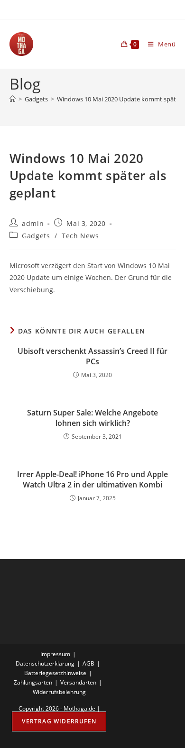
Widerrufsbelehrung (59, 692)
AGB (88, 663)
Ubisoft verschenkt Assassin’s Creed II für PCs (92, 356)
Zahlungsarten (33, 682)
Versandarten (78, 682)
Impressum (55, 654)
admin (33, 223)
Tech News (80, 235)
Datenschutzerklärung (45, 663)
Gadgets (36, 235)
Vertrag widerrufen (59, 721)
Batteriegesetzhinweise (55, 673)
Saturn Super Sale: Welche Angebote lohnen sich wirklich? (92, 417)
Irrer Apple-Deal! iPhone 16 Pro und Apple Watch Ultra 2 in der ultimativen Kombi (92, 479)
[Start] (12, 99)
